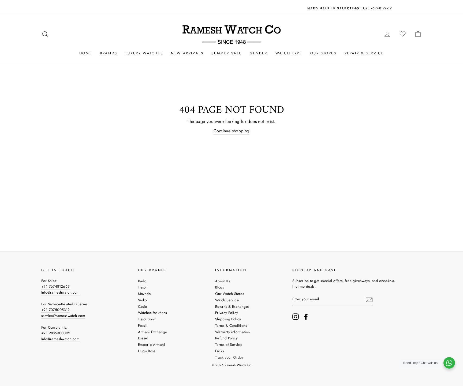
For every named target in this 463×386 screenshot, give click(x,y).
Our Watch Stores (229, 293)
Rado (142, 281)
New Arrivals (187, 53)
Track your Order (229, 357)
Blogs (219, 287)
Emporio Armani (151, 344)
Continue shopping (231, 131)
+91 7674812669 (55, 286)
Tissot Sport (147, 319)
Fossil (142, 325)
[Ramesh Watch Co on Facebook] (306, 316)
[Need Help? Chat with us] (449, 363)
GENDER (258, 53)
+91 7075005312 (55, 309)
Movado (144, 293)
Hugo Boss (146, 351)
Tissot (142, 287)
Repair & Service (364, 53)
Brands (108, 53)
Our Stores (323, 53)
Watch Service (227, 300)
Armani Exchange (152, 332)
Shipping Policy (228, 319)
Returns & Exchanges (232, 306)
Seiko (142, 300)
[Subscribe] (369, 299)
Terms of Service (228, 344)
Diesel (143, 338)
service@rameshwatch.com (63, 315)
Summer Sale (226, 53)
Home (85, 53)
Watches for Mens (152, 312)
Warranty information (232, 332)
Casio (142, 306)
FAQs (219, 351)
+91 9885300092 (55, 333)
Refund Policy (226, 338)
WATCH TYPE (288, 53)
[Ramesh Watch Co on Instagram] (295, 316)
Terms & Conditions (231, 325)
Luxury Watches (144, 53)
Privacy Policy (226, 312)
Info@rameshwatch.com (60, 292)
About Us (222, 281)
